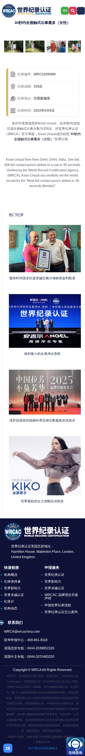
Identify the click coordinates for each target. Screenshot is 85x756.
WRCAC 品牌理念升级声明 (61, 596)
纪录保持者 (12, 581)
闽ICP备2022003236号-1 (42, 748)
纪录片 (9, 601)
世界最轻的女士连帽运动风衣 (42, 501)
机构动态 (10, 608)
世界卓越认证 (14, 595)
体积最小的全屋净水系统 (42, 353)
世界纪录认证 (54, 574)
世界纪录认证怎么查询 (61, 612)
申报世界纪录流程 (58, 605)
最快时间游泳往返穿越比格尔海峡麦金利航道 (42, 278)
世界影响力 (12, 588)
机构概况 (10, 574)
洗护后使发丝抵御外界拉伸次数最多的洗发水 (42, 420)
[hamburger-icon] (81, 11)
